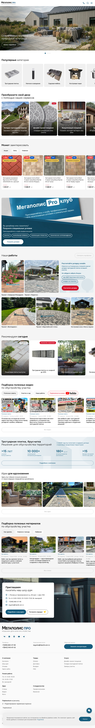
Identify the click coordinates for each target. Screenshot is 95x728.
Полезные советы (10, 393)
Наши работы (40, 393)
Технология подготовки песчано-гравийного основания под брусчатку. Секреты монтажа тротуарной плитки (42, 421)
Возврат (36, 666)
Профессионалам (39, 689)
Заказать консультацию (78, 646)
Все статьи (47, 570)
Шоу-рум (5, 664)
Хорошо (85, 719)
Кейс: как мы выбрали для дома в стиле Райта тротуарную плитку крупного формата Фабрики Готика (71, 561)
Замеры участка (69, 666)
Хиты (15, 151)
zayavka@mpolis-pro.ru (41, 645)
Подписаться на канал (57, 393)
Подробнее (40, 719)
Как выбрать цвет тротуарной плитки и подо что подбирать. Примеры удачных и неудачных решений (69, 421)
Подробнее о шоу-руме (16, 612)
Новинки (25, 151)
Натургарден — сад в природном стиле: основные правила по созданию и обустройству (41, 560)
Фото (4, 694)
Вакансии (36, 692)
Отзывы (4, 666)
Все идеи (47, 512)
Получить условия (13, 242)
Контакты (5, 661)
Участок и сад (25, 393)
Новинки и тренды (23, 532)
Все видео (47, 430)
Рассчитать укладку (70, 288)
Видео (4, 692)
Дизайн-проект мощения (72, 661)
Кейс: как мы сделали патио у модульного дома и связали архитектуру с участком (12, 561)
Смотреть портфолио (84, 255)
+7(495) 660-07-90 (9, 645)
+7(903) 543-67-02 (9, 647)
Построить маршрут (36, 612)
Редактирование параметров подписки (18, 704)
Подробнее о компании (47, 463)
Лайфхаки (38, 532)
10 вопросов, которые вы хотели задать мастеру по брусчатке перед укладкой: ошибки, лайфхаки (14, 420)
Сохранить (6, 416)
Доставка (36, 664)
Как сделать (8, 532)
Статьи (4, 689)
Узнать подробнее (10, 45)
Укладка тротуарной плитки (73, 664)
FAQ (34, 669)
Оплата (35, 661)
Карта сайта (6, 669)
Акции (6, 151)
